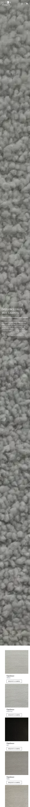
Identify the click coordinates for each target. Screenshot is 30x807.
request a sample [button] (14, 681)
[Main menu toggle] (22, 3)
